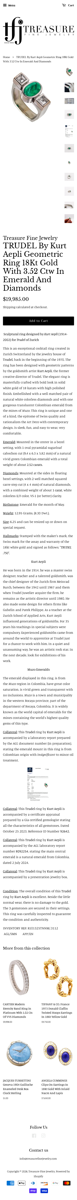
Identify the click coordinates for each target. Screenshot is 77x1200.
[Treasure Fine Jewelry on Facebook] (34, 1136)
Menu (11, 5)
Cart (70, 5)
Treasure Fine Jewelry (41, 1171)
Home (6, 57)
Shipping (9, 307)
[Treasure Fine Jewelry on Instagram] (43, 1136)
